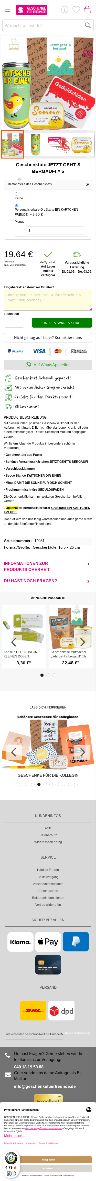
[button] (35, 144)
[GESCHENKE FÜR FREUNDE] (31, 9)
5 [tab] (45, 784)
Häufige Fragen (48, 870)
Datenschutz (48, 835)
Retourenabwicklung (77, 1033)
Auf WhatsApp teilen (52, 365)
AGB (48, 828)
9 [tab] (69, 784)
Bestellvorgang (48, 877)
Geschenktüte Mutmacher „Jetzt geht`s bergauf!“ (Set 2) (69, 656)
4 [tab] (39, 784)
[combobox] (47, 25)
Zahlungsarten (48, 891)
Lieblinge (76, 11)
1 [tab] (42, 675)
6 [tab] (51, 784)
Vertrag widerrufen (48, 905)
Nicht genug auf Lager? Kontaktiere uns (48, 337)
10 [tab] (76, 784)
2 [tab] (48, 675)
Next (82, 642)
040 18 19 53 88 (29, 1067)
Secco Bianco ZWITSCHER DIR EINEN (33, 475)
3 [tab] (54, 675)
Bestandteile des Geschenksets (30, 184)
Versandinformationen (48, 884)
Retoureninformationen (48, 898)
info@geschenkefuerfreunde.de (45, 1086)
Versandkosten (18, 265)
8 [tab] (63, 784)
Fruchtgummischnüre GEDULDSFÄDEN (35, 489)
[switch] (11, 1173)
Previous (14, 642)
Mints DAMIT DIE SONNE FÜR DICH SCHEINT (39, 483)
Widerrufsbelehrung (48, 842)
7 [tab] (57, 784)
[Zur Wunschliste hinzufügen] (88, 54)
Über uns (64, 11)
